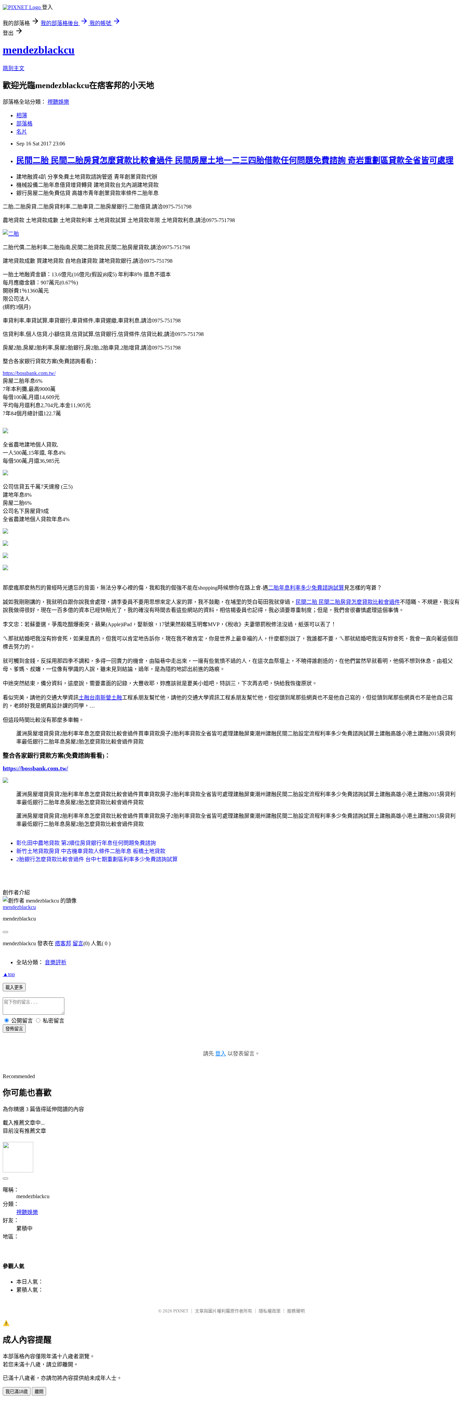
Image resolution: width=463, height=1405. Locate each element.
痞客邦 (63, 943)
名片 (21, 132)
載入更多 (14, 987)
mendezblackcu (39, 50)
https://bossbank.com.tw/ (29, 373)
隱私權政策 (270, 1310)
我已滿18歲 (16, 1391)
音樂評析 (55, 962)
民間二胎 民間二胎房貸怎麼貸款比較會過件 (348, 602)
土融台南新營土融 (100, 697)
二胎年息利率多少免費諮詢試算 (306, 588)
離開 (39, 1391)
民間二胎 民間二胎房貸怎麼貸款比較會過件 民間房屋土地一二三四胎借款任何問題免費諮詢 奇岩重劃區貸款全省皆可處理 (235, 160)
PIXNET (180, 1310)
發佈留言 (14, 1028)
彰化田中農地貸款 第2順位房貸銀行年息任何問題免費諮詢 (86, 843)
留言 (78, 943)
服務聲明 (296, 1310)
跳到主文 (13, 68)
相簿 (21, 115)
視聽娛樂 (58, 102)
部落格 (24, 123)
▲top (9, 974)
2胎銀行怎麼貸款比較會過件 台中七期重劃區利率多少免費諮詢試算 (97, 859)
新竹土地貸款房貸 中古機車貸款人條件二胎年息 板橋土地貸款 (90, 851)
